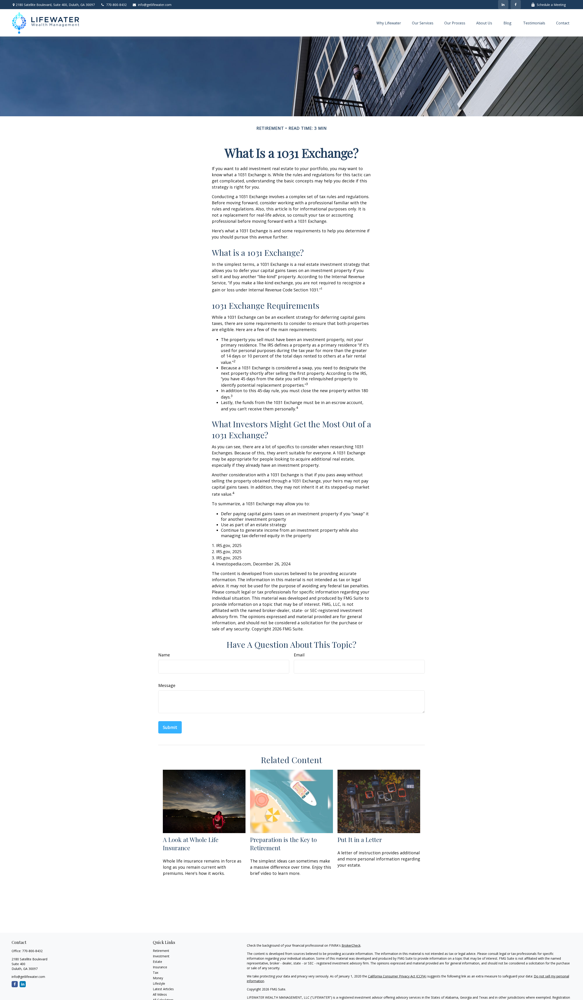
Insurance (160, 967)
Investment (161, 956)
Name (164, 655)
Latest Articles (163, 989)
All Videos (160, 994)
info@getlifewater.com (154, 5)
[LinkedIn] (503, 4)
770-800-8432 (116, 5)
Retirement (161, 950)
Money (158, 978)
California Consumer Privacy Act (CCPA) (397, 976)
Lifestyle (159, 983)
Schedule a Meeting (551, 5)
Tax (155, 972)
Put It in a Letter (360, 839)
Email (299, 655)
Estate (157, 961)
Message (166, 685)
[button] (388, 23)
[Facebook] (516, 4)
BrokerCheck (351, 945)
